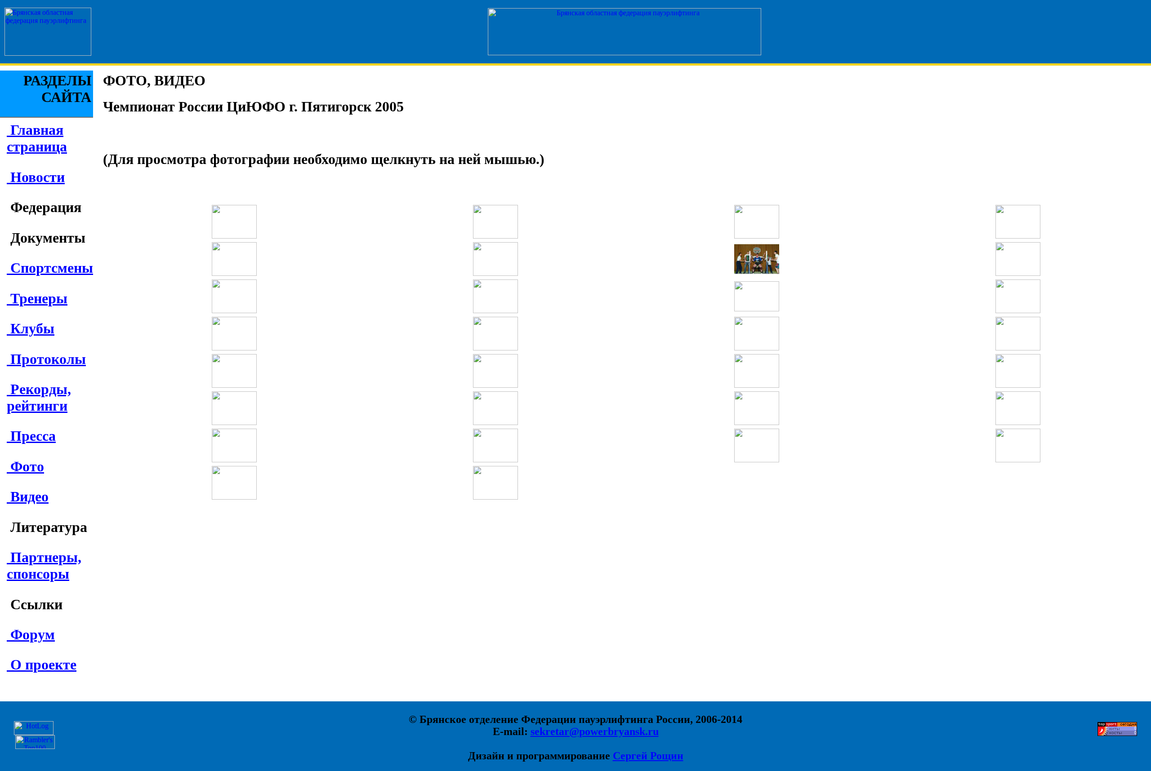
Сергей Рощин (648, 756)
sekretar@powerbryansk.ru (595, 731)
